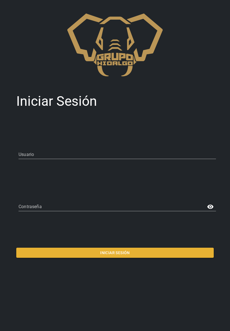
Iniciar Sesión (115, 252)
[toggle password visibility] (210, 206)
